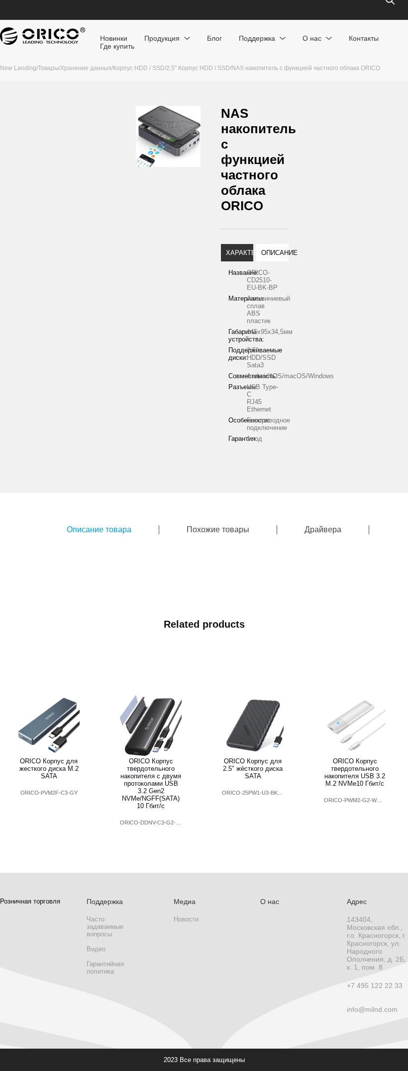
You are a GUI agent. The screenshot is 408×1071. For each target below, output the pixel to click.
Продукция (162, 38)
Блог (214, 38)
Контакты (364, 38)
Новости (186, 919)
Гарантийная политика (105, 967)
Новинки (113, 38)
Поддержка (257, 38)
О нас (312, 38)
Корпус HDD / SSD (139, 68)
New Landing (18, 68)
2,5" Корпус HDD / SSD (198, 68)
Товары (48, 68)
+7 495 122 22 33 (375, 985)
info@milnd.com (372, 1009)
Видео (96, 949)
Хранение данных (85, 68)
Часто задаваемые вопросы (105, 926)
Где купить (117, 46)
